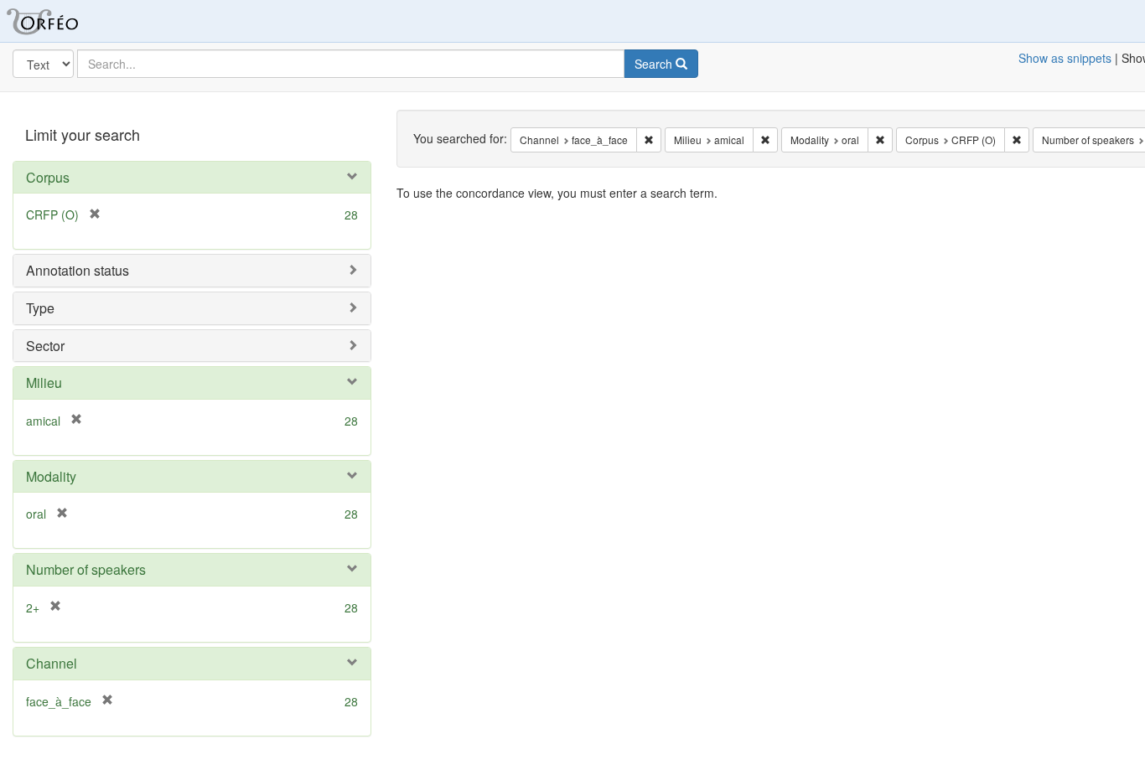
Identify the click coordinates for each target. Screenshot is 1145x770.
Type (40, 308)
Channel (51, 663)
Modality (51, 476)
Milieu (44, 382)
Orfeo (63, 21)
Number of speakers (86, 569)
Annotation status (77, 270)
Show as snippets (1064, 57)
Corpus (48, 177)
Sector (45, 345)
